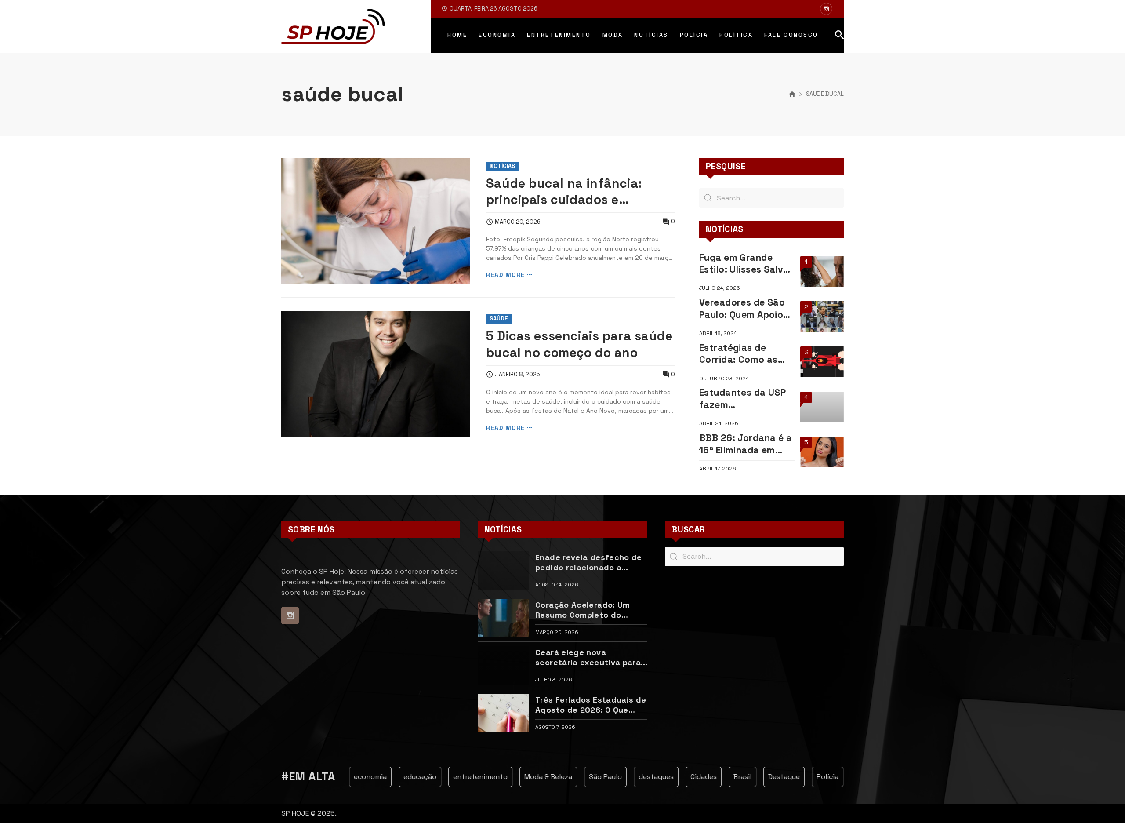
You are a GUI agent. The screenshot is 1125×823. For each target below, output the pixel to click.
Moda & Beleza (537, 776)
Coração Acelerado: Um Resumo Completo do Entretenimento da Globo (586, 610)
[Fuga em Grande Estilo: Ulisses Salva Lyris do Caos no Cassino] (822, 271)
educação (408, 776)
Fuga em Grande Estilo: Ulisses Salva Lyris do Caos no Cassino (744, 263)
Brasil (731, 776)
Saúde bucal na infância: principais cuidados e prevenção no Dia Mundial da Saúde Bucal (577, 191)
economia (358, 776)
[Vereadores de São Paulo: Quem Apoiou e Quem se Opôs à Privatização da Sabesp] (822, 316)
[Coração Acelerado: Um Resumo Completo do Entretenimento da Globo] (503, 618)
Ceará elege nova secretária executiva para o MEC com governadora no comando (590, 657)
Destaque (772, 776)
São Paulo (593, 776)
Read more (505, 275)
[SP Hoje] (333, 26)
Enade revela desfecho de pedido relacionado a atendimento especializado (590, 562)
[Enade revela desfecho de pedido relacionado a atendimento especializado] (503, 570)
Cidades (692, 776)
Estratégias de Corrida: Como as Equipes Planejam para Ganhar (738, 354)
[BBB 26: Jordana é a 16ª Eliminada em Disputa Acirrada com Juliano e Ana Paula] (822, 452)
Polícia (816, 776)
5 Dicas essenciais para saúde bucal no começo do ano (579, 344)
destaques (644, 776)
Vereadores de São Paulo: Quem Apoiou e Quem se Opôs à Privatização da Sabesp (744, 308)
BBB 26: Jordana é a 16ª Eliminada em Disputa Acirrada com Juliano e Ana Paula (745, 444)
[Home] (792, 94)
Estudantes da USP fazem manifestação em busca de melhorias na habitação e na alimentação (743, 398)
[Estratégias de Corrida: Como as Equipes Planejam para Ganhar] (822, 361)
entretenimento (469, 776)
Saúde (499, 318)
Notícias (502, 166)
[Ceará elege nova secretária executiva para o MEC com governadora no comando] (503, 665)
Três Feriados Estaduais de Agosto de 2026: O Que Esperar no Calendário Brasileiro (590, 705)
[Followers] (826, 9)
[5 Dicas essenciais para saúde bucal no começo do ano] (375, 374)
